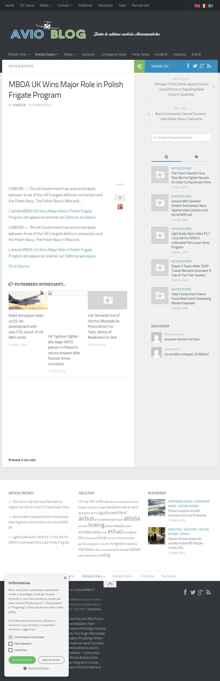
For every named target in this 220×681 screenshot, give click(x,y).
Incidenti (161, 54)
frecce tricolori (126, 538)
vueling (104, 555)
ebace (128, 526)
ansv (85, 526)
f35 (80, 538)
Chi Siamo (27, 5)
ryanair (135, 549)
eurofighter (130, 532)
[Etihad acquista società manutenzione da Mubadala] (156, 507)
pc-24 (102, 549)
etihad (115, 531)
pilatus (109, 549)
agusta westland (112, 512)
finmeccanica (90, 538)
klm (107, 543)
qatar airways (121, 549)
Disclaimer (105, 5)
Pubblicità (85, 5)
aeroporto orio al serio (122, 507)
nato (96, 549)
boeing (96, 525)
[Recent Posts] (166, 157)
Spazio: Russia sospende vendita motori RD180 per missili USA (185, 543)
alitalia (132, 518)
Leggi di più (29, 629)
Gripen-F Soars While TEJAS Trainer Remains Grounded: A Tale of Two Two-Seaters (191, 270)
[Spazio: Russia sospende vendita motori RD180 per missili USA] (156, 535)
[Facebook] (188, 66)
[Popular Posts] (196, 157)
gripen (96, 544)
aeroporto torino (88, 513)
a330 (99, 501)
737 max (83, 501)
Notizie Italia (17, 54)
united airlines (90, 555)
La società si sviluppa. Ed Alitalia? (187, 354)
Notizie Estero (45, 54)
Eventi (196, 54)
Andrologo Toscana (92, 628)
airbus (86, 518)
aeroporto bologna (97, 507)
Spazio (184, 534)
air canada (100, 519)
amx (80, 526)
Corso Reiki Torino (91, 619)
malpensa (131, 543)
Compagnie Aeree (113, 54)
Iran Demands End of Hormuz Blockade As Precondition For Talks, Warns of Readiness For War (104, 326)
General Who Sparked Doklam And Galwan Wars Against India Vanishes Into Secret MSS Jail (39, 522)
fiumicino (112, 538)
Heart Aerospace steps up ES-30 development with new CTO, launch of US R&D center (26, 326)
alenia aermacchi (115, 519)
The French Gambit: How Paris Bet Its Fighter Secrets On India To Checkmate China (191, 177)
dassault (109, 526)
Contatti (63, 5)
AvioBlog (19, 105)
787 (92, 501)
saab (80, 555)
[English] (197, 5)
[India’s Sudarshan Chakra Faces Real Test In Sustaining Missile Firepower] (159, 295)
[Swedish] (211, 5)
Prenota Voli (140, 5)
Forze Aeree (140, 54)
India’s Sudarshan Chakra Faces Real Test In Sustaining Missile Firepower (191, 298)
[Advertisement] (68, 141)
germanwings (85, 544)
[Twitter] (195, 66)
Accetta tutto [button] (22, 660)
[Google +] (202, 66)
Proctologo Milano (91, 638)
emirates (85, 532)
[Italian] (204, 5)
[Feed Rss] (208, 66)
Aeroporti (88, 54)
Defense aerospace (80, 217)
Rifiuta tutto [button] (51, 660)
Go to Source (19, 266)
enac (97, 532)
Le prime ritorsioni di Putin (182, 339)
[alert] (36, 625)
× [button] (65, 578)
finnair (102, 538)
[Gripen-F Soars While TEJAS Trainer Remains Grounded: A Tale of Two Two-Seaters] (159, 267)
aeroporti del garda (118, 501)
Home (9, 5)
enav (104, 532)
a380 (106, 501)
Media (44, 5)
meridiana (86, 549)
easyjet (119, 526)
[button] (10, 637)
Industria (179, 54)
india (102, 544)
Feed (122, 5)
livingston (117, 543)
